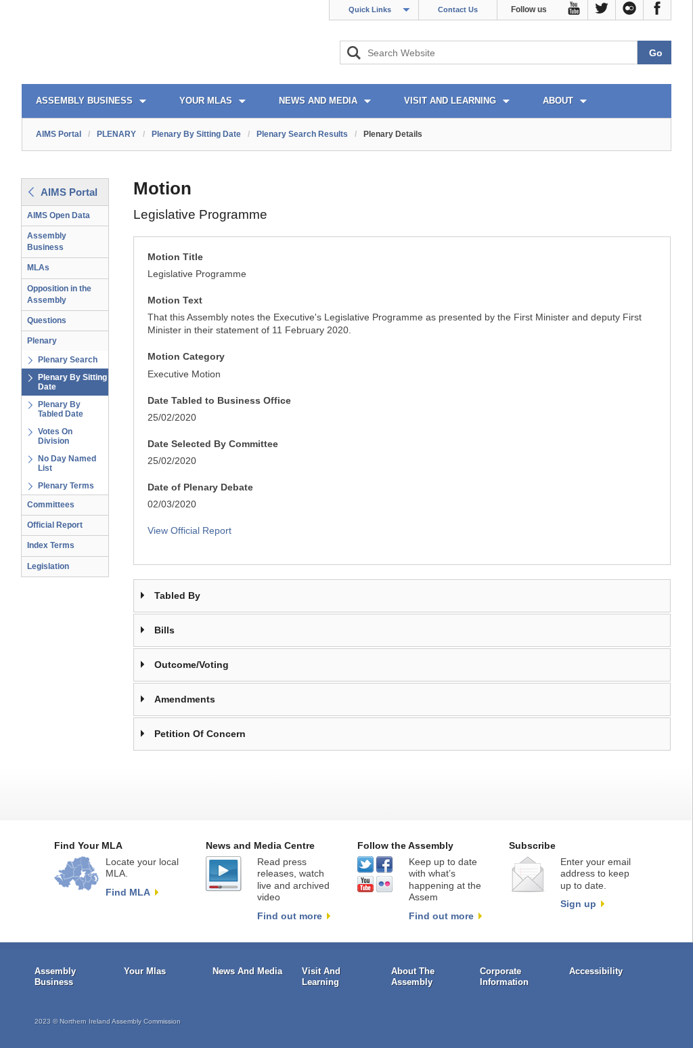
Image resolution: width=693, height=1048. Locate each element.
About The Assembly (412, 976)
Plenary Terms (66, 485)
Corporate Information (504, 976)
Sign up (578, 903)
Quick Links (370, 9)
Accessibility (596, 971)
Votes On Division (55, 436)
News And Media (247, 971)
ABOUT (558, 101)
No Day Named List (67, 463)
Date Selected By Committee (213, 444)
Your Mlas (145, 971)
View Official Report (189, 531)
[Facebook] (657, 10)
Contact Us (458, 9)
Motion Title (175, 257)
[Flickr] (630, 10)
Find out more (289, 915)
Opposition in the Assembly (59, 294)
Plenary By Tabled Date (60, 409)
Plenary (42, 340)
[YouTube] (574, 10)
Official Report (55, 525)
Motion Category (186, 357)
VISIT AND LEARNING (450, 101)
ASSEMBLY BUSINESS (84, 101)
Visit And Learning (321, 976)
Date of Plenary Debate (200, 487)
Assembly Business (46, 241)
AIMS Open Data (58, 215)
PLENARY (116, 134)
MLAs (38, 267)
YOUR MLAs (205, 101)
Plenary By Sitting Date (196, 134)
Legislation (48, 566)
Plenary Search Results (302, 134)
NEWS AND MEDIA (318, 101)
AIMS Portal (58, 134)
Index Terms (50, 545)
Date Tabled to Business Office (219, 401)
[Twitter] (602, 10)
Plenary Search (67, 359)
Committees (50, 504)
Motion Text (175, 300)
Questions (46, 320)
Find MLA (128, 892)
